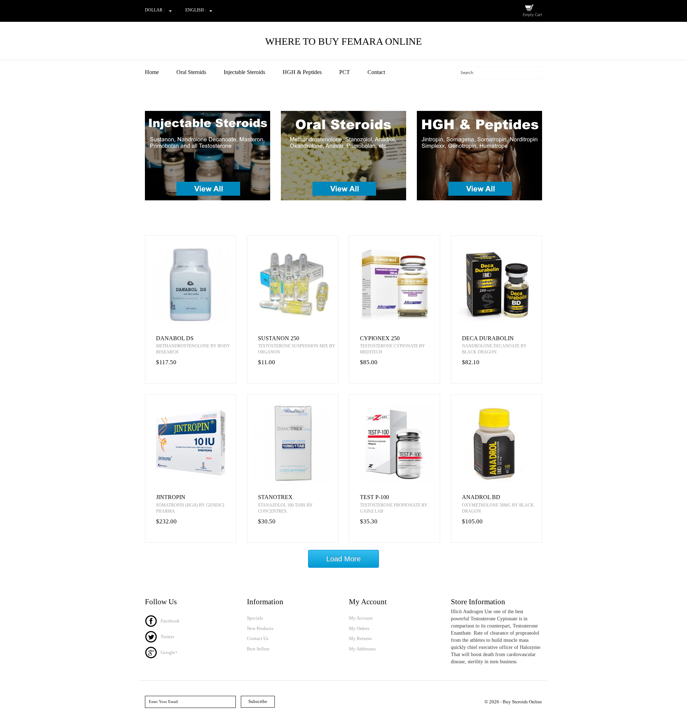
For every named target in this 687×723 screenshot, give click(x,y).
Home (152, 72)
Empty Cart (532, 15)
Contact (376, 72)
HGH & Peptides (302, 72)
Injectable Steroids (244, 72)
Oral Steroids (191, 72)
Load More (343, 559)
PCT (344, 72)
